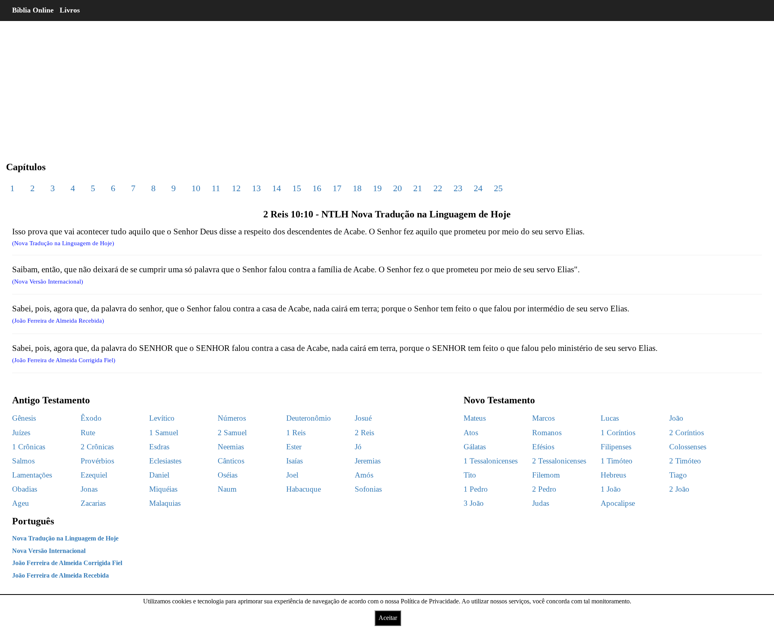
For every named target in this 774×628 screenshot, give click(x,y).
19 (377, 188)
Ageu (20, 503)
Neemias (231, 446)
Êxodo (91, 418)
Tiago (678, 475)
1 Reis (296, 432)
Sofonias (368, 489)
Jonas (89, 489)
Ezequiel (94, 475)
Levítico (162, 418)
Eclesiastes (165, 461)
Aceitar (388, 617)
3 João (474, 503)
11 (216, 188)
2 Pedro (544, 489)
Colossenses (687, 446)
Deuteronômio (308, 418)
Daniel (159, 475)
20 (397, 188)
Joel (292, 475)
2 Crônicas (97, 446)
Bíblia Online (33, 10)
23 (458, 188)
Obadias (24, 489)
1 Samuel (163, 432)
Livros (70, 10)
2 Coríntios (686, 432)
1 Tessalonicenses (491, 461)
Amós (364, 475)
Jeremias (368, 461)
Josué (363, 418)
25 (498, 188)
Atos (471, 432)
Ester (294, 446)
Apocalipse (618, 503)
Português (33, 521)
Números (232, 418)
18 (357, 188)
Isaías (294, 461)
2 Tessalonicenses (559, 461)
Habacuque (303, 489)
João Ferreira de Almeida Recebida (60, 575)
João (676, 418)
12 (236, 188)
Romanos (547, 432)
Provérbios (97, 461)
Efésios (543, 446)
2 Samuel (232, 432)
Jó (358, 446)
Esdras (159, 446)
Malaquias (165, 503)
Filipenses (616, 446)
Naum (227, 489)
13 (256, 188)
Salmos (23, 461)
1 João (611, 489)
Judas (540, 503)
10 (195, 188)
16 (316, 188)
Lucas (610, 418)
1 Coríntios (618, 432)
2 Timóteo (685, 461)
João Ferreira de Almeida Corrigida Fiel (67, 562)
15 (296, 188)
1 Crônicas (28, 446)
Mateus (475, 418)
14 (276, 188)
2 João (679, 489)
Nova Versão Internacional (48, 550)
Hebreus (613, 475)
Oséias (227, 475)
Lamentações (32, 475)
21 (417, 188)
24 (478, 188)
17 (337, 188)
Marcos (543, 418)
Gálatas (475, 446)
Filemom (546, 475)
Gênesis (24, 418)
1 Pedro (476, 489)
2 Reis (364, 432)
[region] (387, 84)
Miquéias (163, 489)
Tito (470, 475)
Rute (88, 432)
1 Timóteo (617, 461)
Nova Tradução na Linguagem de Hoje (65, 538)
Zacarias (93, 503)
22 (437, 188)
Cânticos (231, 461)
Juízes (21, 432)
